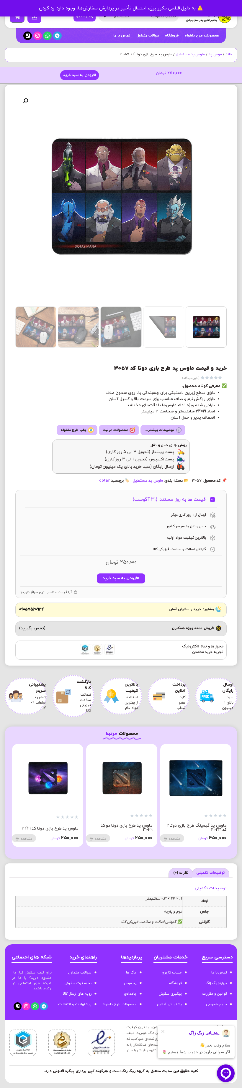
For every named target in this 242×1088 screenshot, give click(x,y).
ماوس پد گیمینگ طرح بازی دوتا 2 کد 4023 (196, 827)
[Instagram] (37, 35)
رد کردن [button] (46, 8)
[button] (25, 101)
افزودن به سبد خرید (79, 75)
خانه (228, 54)
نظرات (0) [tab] (181, 872)
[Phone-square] (27, 35)
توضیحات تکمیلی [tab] (210, 872)
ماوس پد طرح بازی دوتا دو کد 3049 (127, 827)
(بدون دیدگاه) (191, 378)
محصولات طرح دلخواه (201, 35)
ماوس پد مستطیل (190, 54)
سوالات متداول (147, 35)
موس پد (215, 54)
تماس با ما (121, 35)
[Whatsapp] (47, 35)
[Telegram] (57, 35)
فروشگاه (172, 35)
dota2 (104, 480)
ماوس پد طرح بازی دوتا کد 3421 (50, 828)
